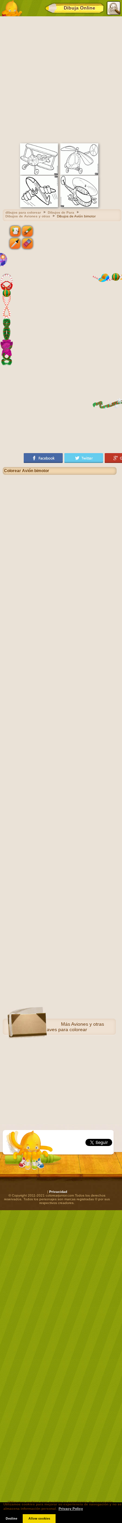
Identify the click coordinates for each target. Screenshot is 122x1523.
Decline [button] (11, 1518)
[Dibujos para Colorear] (11, 8)
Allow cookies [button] (39, 1518)
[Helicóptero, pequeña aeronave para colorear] (79, 174)
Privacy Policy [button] (71, 1508)
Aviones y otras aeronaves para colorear (69, 1026)
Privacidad (58, 1192)
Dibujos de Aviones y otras (27, 216)
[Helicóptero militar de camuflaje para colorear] (79, 206)
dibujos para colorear (23, 212)
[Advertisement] (61, 79)
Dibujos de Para (61, 212)
